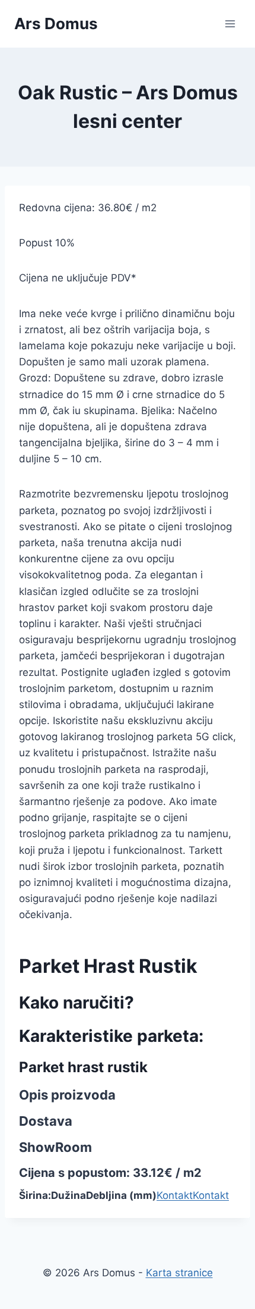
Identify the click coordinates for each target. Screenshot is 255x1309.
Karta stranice (179, 1273)
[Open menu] (230, 23)
